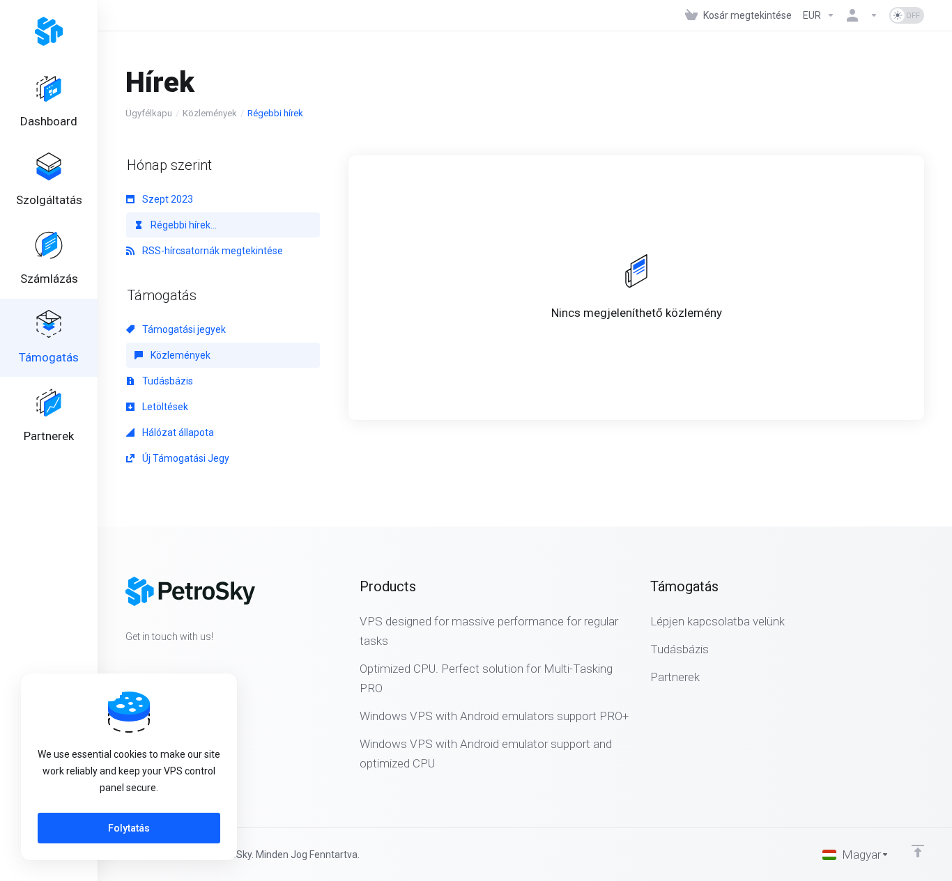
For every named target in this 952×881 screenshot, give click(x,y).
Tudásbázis (166, 381)
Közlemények (210, 113)
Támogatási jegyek (183, 329)
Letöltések (164, 406)
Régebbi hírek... (182, 225)
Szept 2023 (166, 199)
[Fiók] (862, 15)
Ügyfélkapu (148, 113)
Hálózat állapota (177, 432)
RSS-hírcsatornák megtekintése (211, 250)
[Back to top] (917, 851)
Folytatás (129, 828)
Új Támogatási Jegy (184, 458)
